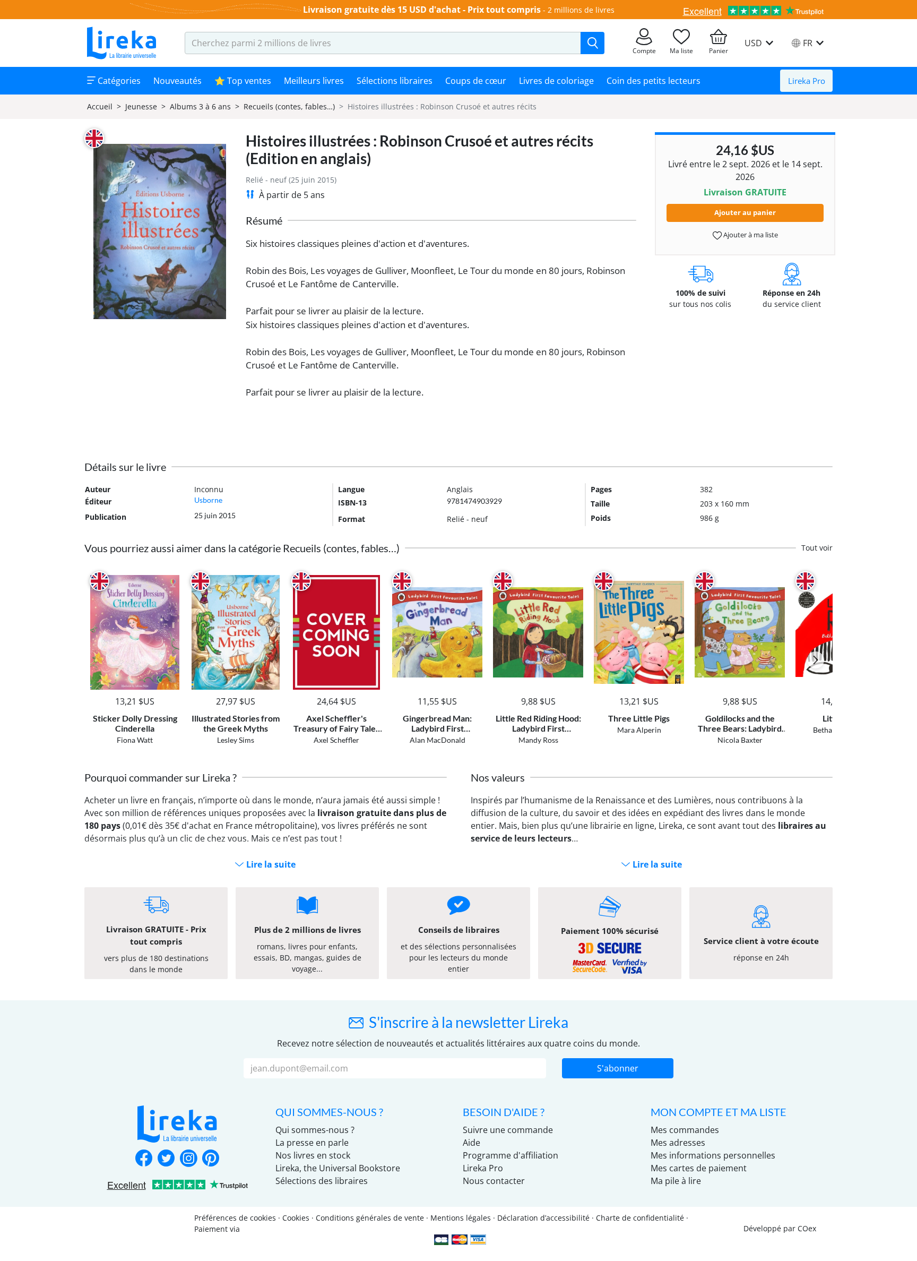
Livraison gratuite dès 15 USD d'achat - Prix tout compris (422, 9)
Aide (471, 1142)
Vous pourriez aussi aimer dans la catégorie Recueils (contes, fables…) (242, 548)
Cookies (295, 1218)
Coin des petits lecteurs (653, 81)
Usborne (208, 499)
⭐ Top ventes (242, 81)
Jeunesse (141, 106)
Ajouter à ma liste (750, 234)
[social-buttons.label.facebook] (143, 1159)
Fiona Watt (135, 739)
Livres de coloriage (556, 81)
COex (807, 1228)
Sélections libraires (394, 81)
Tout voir (817, 548)
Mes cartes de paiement (699, 1168)
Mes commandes (685, 1130)
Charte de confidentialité (640, 1218)
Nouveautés (177, 81)
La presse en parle (312, 1142)
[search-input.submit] (592, 43)
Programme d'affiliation (510, 1155)
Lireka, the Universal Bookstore (337, 1168)
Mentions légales (460, 1218)
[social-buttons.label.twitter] (166, 1159)
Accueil (100, 106)
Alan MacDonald (437, 739)
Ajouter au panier (745, 212)
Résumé (264, 220)
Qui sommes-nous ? (314, 1130)
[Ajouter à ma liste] (170, 581)
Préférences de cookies (235, 1218)
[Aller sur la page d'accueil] (121, 43)
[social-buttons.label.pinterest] (210, 1159)
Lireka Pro (806, 80)
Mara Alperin (639, 729)
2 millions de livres (581, 10)
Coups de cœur (475, 81)
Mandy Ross (538, 739)
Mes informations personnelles (713, 1155)
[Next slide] (815, 659)
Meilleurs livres (314, 81)
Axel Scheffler (336, 739)
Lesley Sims (235, 739)
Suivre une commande (508, 1130)
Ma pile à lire (676, 1181)
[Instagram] (188, 1159)
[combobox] (383, 43)
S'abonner (617, 1068)
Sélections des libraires (321, 1181)
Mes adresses (678, 1142)
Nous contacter (494, 1181)
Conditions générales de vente (370, 1218)
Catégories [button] (118, 81)
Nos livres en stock (312, 1155)
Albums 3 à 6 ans (200, 106)
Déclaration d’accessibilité (543, 1218)
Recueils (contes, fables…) (289, 106)
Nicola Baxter (740, 739)
